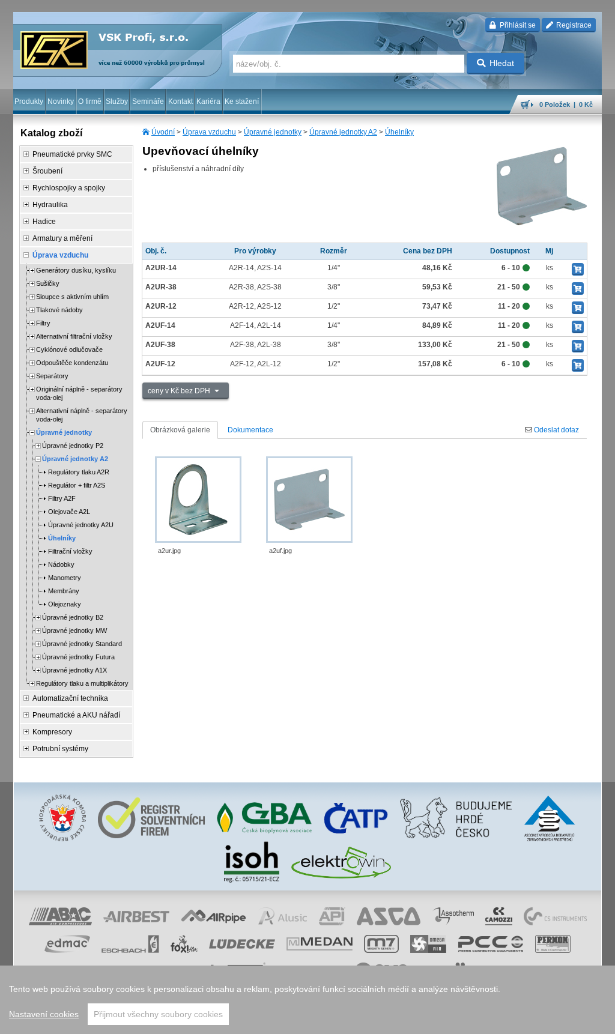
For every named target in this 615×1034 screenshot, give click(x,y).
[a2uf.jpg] (309, 499)
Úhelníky (399, 132)
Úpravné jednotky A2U (81, 524)
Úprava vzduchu (209, 132)
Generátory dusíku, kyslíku (76, 270)
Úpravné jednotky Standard (82, 643)
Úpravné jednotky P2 (72, 445)
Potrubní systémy (60, 749)
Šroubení (47, 171)
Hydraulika (50, 205)
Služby (117, 101)
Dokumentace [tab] (250, 430)
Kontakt (180, 101)
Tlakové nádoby (59, 309)
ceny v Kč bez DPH (180, 391)
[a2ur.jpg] (198, 499)
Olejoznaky (64, 604)
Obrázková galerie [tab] (180, 430)
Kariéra (208, 101)
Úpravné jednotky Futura (78, 657)
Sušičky (47, 283)
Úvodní (163, 132)
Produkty (28, 101)
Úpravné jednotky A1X (74, 670)
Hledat (501, 63)
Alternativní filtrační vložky (74, 336)
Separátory (52, 375)
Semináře (148, 101)
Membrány (63, 590)
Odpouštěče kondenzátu (72, 362)
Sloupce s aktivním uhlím (72, 296)
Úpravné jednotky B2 (72, 617)
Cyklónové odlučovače (69, 349)
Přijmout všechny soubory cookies (158, 1014)
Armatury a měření (62, 238)
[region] (307, 1000)
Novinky (60, 101)
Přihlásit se (517, 25)
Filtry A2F (62, 498)
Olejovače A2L (69, 511)
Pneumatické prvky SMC (72, 154)
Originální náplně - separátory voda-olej (79, 393)
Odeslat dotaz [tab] (555, 430)
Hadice (44, 221)
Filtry (43, 323)
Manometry (64, 577)
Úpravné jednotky (272, 132)
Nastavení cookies (44, 1014)
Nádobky (61, 564)
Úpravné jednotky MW (74, 630)
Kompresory (52, 732)
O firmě (89, 101)
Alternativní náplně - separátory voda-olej (81, 415)
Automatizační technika (70, 698)
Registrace (573, 25)
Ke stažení (242, 101)
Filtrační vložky (70, 551)
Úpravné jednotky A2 (343, 132)
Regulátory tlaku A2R (78, 472)
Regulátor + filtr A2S (76, 485)
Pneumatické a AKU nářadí (76, 715)
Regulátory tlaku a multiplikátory (82, 683)
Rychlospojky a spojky (68, 188)
